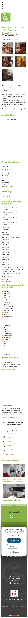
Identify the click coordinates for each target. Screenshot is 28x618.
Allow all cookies (14, 540)
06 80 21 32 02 (11, 437)
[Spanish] (18, 615)
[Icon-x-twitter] (11, 516)
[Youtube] (21, 516)
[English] (12, 615)
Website (9, 446)
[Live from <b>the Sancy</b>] (14, 563)
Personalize (12, 546)
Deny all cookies (14, 552)
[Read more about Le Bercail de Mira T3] (14, 491)
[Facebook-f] (6, 516)
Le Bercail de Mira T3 (11, 500)
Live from (14, 570)
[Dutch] (10, 615)
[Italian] (16, 615)
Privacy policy (14, 535)
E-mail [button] (9, 441)
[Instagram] (16, 516)
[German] (14, 615)
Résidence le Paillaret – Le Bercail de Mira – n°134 (13, 481)
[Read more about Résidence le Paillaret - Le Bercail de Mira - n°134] (14, 470)
